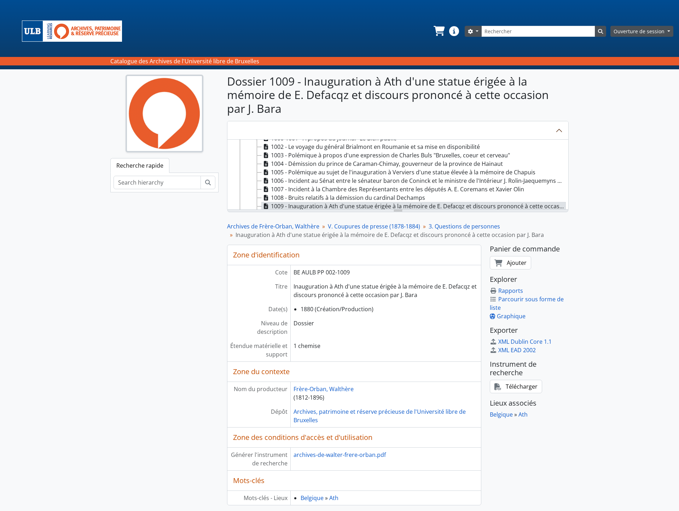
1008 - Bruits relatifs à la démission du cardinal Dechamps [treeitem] (348, 198)
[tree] (397, 175)
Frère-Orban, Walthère (324, 389)
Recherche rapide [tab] (139, 165)
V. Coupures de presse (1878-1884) (374, 226)
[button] (438, 31)
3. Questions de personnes (464, 226)
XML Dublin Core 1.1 (525, 341)
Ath (333, 498)
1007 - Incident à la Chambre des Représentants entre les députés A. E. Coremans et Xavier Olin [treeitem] (397, 189)
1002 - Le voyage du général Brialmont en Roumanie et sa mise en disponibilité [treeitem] (375, 147)
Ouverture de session (640, 31)
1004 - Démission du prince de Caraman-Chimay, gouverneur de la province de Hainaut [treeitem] (387, 164)
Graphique (511, 316)
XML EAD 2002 (517, 350)
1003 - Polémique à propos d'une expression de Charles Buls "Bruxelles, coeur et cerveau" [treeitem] (390, 155)
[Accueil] (75, 31)
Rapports (510, 291)
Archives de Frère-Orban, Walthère (273, 226)
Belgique (312, 498)
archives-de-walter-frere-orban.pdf (340, 455)
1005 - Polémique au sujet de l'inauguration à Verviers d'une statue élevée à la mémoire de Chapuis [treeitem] (403, 172)
